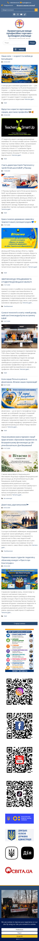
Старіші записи (19, 623)
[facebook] (14, 14)
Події (5, 103)
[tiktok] (24, 14)
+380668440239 (14, 2)
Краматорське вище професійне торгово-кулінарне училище (19, 33)
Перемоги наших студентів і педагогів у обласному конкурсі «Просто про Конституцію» (18, 560)
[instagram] (17, 14)
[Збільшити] (31, 631)
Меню (21, 50)
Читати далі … (30, 99)
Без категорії (8, 498)
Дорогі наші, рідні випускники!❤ (14, 504)
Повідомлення (8, 306)
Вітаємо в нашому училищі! (26, 5)
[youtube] (21, 14)
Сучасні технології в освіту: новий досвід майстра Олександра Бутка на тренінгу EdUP (18, 315)
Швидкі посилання (8, 10)
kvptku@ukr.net (26, 2)
